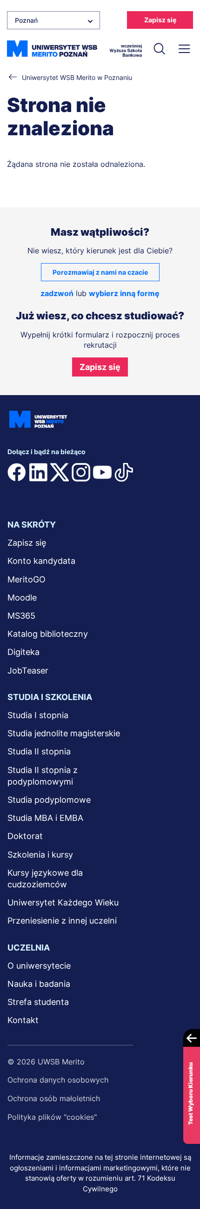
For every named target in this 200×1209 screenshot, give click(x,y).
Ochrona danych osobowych (57, 1079)
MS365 (21, 616)
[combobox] (53, 20)
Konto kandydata (41, 561)
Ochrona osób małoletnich (53, 1098)
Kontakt (23, 1020)
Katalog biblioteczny (47, 634)
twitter (59, 472)
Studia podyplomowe (49, 800)
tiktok (123, 472)
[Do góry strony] (181, 1175)
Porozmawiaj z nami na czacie (100, 272)
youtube (102, 472)
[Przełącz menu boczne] (184, 48)
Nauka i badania (38, 984)
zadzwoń (56, 293)
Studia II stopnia (39, 751)
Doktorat (25, 836)
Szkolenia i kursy (40, 854)
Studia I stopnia (37, 715)
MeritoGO (26, 579)
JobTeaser (27, 670)
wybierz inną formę (124, 293)
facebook (16, 472)
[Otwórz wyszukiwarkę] (159, 48)
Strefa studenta (38, 1002)
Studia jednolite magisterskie (63, 733)
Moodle (22, 597)
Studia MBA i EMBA (45, 818)
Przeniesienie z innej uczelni (62, 920)
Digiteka (23, 652)
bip (19, 491)
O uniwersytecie (39, 966)
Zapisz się (160, 20)
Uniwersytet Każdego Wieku (63, 902)
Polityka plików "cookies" (52, 1117)
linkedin (38, 472)
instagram (81, 472)
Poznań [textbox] (26, 20)
